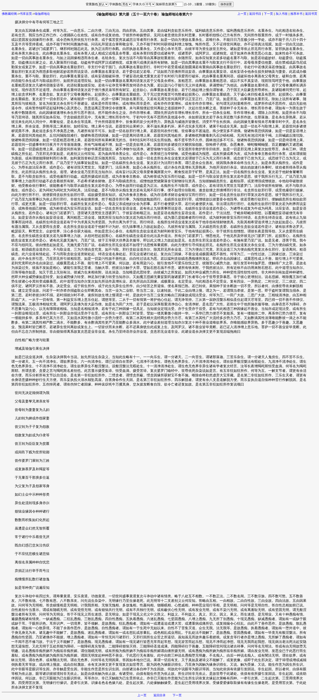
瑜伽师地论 (42, 13)
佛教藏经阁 (9, 13)
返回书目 (255, 13)
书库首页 (26, 13)
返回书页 (311, 13)
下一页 (268, 13)
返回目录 (159, 695)
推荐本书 (296, 13)
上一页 (242, 13)
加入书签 (282, 13)
